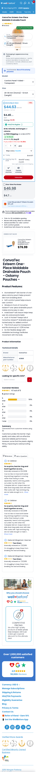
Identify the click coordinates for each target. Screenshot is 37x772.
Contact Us (7, 711)
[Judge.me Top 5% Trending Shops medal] (30, 368)
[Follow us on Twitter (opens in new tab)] (23, 727)
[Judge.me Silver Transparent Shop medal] (13, 368)
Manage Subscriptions (13, 688)
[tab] (17, 49)
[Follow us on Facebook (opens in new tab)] (7, 727)
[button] (2, 3)
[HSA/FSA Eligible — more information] (22, 124)
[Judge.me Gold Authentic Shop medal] (5, 368)
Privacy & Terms (10, 707)
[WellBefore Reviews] (12, 665)
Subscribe (18, 177)
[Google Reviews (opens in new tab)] (17, 665)
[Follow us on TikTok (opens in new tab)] (17, 727)
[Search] (21, 3)
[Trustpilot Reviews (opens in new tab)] (23, 665)
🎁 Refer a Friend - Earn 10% (15, 715)
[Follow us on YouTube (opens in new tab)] (28, 727)
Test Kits (27, 12)
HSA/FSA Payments (11, 696)
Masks (4, 12)
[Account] (29, 3)
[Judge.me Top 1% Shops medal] (21, 368)
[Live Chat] (25, 3)
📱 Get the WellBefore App (15, 719)
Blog (4, 704)
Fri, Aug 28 (15, 139)
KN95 (12, 12)
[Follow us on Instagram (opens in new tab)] (12, 727)
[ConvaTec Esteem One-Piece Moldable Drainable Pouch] (17, 38)
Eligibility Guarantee (12, 700)
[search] (29, 379)
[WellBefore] (9, 3)
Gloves (19, 12)
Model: (5, 76)
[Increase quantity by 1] (15, 146)
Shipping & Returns (11, 692)
